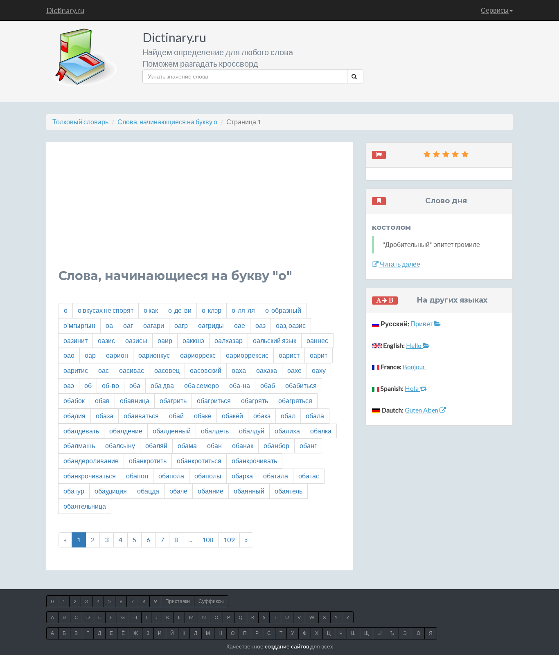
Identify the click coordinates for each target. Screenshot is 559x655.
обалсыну (120, 445)
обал (288, 415)
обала (315, 415)
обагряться (295, 400)
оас (103, 370)
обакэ (261, 415)
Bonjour (414, 366)
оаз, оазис (291, 325)
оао (68, 355)
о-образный (283, 310)
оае (239, 325)
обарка (242, 476)
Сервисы (495, 10)
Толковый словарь (80, 122)
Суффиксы (211, 601)
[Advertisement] (200, 212)
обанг (308, 445)
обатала (275, 476)
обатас (308, 476)
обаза (104, 415)
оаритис (75, 370)
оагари (153, 325)
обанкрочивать (254, 460)
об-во (110, 385)
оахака (266, 370)
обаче (178, 491)
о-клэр (211, 310)
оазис (106, 340)
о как (151, 310)
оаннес (317, 340)
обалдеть (215, 431)
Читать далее (399, 264)
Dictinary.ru (65, 10)
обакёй (232, 415)
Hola (412, 388)
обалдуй (251, 431)
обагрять (254, 400)
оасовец (167, 370)
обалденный (172, 431)
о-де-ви (180, 310)
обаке (203, 415)
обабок (74, 400)
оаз (260, 325)
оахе (294, 370)
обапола (171, 476)
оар (90, 355)
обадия (74, 415)
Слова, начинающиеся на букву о (167, 122)
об (88, 385)
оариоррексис (247, 355)
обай (176, 415)
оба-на (239, 385)
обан (214, 445)
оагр (181, 325)
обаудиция (111, 491)
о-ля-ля (243, 310)
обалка (320, 431)
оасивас (131, 370)
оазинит (75, 340)
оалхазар (228, 340)
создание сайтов (287, 646)
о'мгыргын (79, 325)
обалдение (125, 431)
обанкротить (148, 460)
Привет (422, 324)
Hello (414, 345)
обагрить (173, 400)
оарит (318, 355)
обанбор (276, 445)
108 (207, 539)
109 (228, 539)
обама (187, 445)
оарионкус (154, 355)
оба (134, 385)
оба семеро (201, 385)
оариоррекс (198, 355)
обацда (148, 491)
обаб (267, 385)
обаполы (207, 476)
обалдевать (81, 431)
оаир (165, 340)
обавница (134, 400)
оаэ (68, 385)
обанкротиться (199, 460)
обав (102, 400)
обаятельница (84, 506)
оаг (128, 325)
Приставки (177, 601)
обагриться (214, 400)
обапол (137, 476)
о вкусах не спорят (105, 310)
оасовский (205, 370)
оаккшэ (193, 340)
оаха (239, 370)
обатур (73, 491)
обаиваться (141, 415)
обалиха (287, 431)
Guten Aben (422, 410)
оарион (117, 355)
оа (109, 325)
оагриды (211, 325)
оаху (319, 370)
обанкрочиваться (89, 476)
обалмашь (79, 445)
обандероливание (91, 460)
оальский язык (274, 340)
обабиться (301, 385)
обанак (242, 445)
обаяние (210, 491)
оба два (162, 385)
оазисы (136, 340)
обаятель (288, 491)
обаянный (249, 491)
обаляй (156, 445)
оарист (289, 355)
